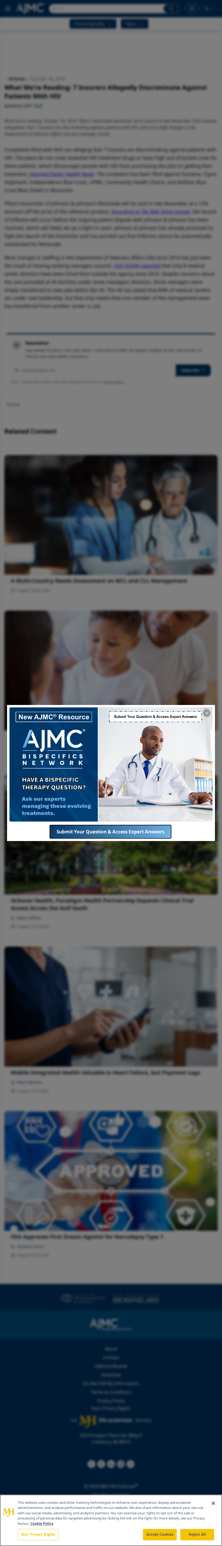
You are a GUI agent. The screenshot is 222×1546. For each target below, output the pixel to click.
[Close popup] (207, 713)
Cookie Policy (41, 1523)
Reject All (197, 1534)
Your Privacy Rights (38, 1534)
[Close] (213, 1503)
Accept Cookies (160, 1534)
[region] (111, 1520)
